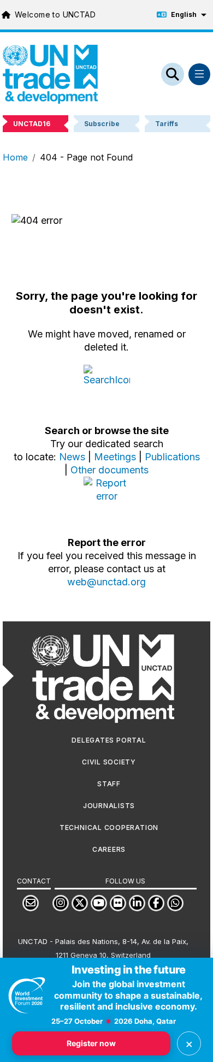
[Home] (50, 74)
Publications (172, 456)
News (72, 456)
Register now (91, 1043)
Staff (109, 784)
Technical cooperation (109, 827)
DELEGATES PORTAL (109, 740)
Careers (109, 849)
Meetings (115, 456)
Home (15, 157)
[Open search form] (172, 74)
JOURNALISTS (109, 806)
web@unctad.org (106, 582)
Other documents (109, 470)
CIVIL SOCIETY (109, 762)
